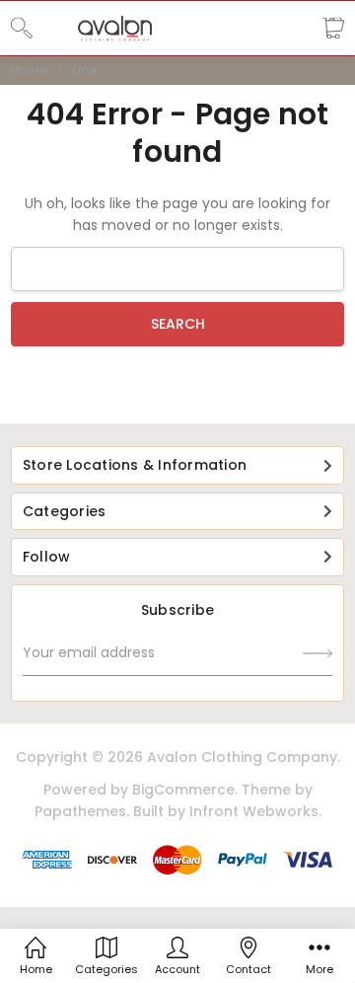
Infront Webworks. (255, 811)
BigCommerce (183, 789)
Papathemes (80, 811)
